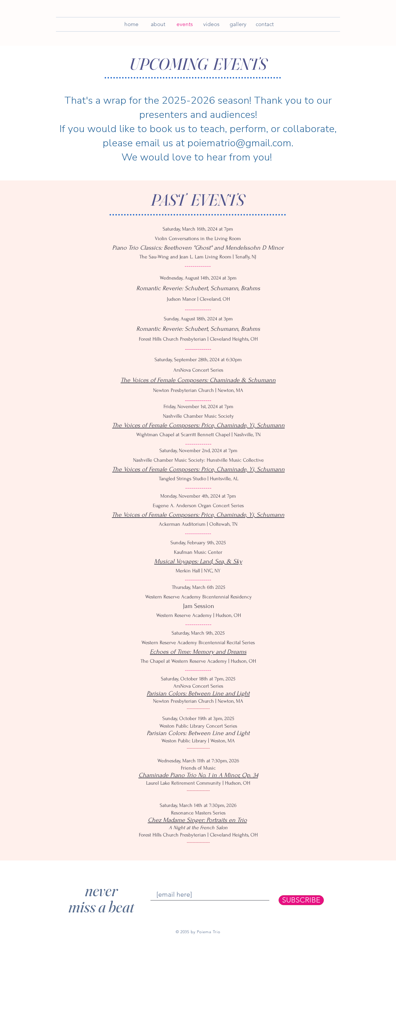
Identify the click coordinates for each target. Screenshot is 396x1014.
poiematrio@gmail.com (239, 143)
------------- (198, 265)
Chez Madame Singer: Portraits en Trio (197, 819)
